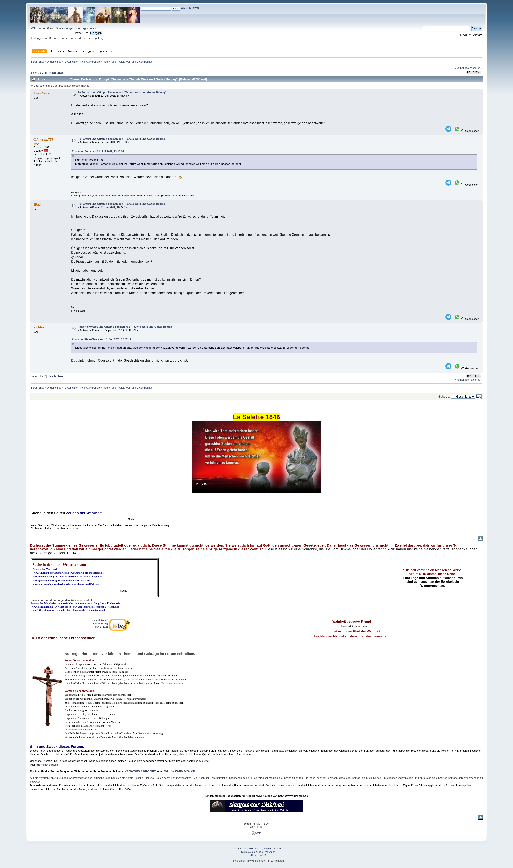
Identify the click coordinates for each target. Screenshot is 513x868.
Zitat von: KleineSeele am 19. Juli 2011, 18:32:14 (101, 339)
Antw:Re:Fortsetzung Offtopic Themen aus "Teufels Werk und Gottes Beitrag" (125, 326)
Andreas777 (44, 139)
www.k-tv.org (100, 623)
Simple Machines (272, 848)
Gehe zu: (444, 396)
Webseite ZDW (190, 8)
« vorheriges (461, 67)
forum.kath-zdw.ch (179, 771)
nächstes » (476, 67)
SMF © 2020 (255, 848)
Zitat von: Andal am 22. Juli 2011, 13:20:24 (98, 151)
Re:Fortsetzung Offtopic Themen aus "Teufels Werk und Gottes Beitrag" (122, 92)
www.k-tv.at (101, 626)
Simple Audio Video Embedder (258, 852)
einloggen (68, 28)
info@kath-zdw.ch (47, 764)
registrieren (89, 28)
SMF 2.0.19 (240, 848)
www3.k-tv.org (100, 619)
